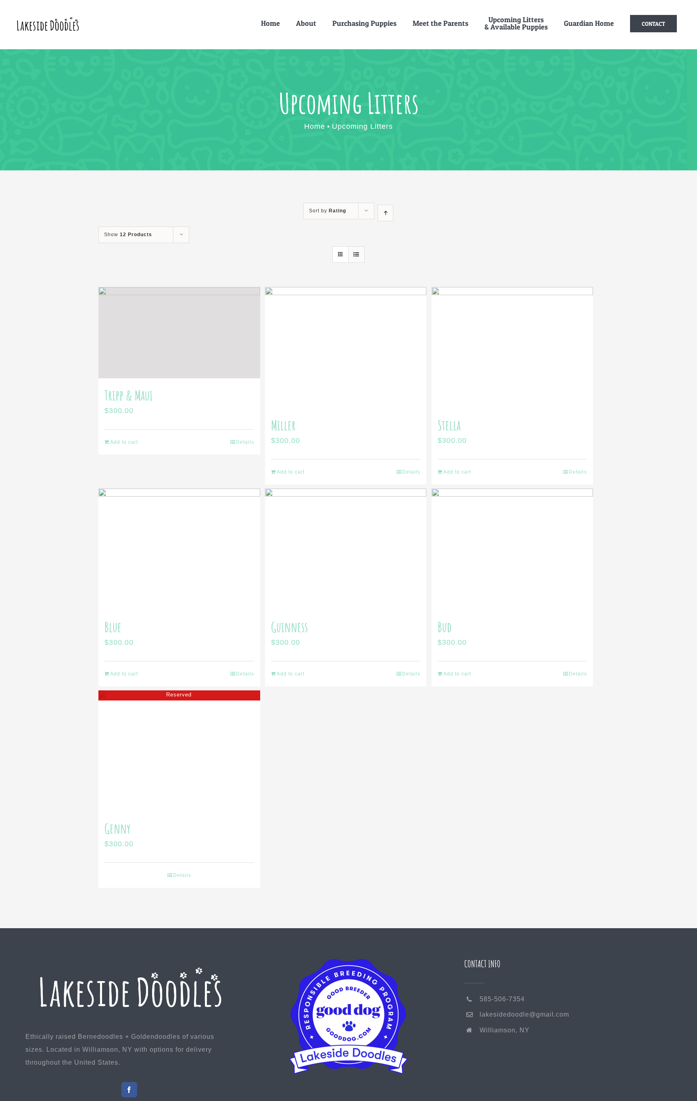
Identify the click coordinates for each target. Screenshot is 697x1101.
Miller (283, 425)
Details (245, 442)
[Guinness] (346, 549)
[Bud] (512, 549)
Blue (112, 626)
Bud (445, 626)
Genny (117, 828)
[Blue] (179, 549)
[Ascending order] (385, 213)
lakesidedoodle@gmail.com (524, 1014)
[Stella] (512, 347)
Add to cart (124, 442)
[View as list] (356, 254)
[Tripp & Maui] (179, 332)
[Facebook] (129, 1089)
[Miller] (346, 347)
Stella (449, 425)
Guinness (289, 626)
